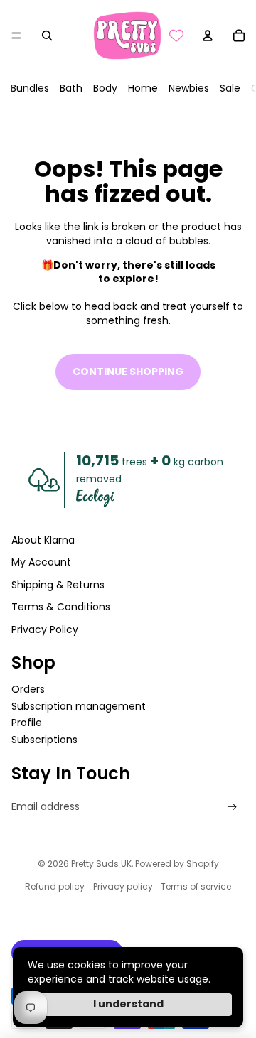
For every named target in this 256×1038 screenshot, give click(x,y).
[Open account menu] (207, 35)
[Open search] (47, 35)
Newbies (189, 88)
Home (143, 88)
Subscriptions (44, 739)
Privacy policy (123, 886)
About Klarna (43, 540)
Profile (26, 722)
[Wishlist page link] (176, 35)
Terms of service (196, 886)
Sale (230, 88)
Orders (28, 689)
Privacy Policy (44, 629)
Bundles (30, 88)
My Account (41, 562)
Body (105, 88)
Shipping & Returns (58, 585)
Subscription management (78, 706)
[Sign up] (232, 806)
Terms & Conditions (60, 607)
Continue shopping (128, 371)
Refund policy (55, 886)
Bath (71, 88)
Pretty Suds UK (101, 864)
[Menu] (16, 35)
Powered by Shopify (177, 864)
